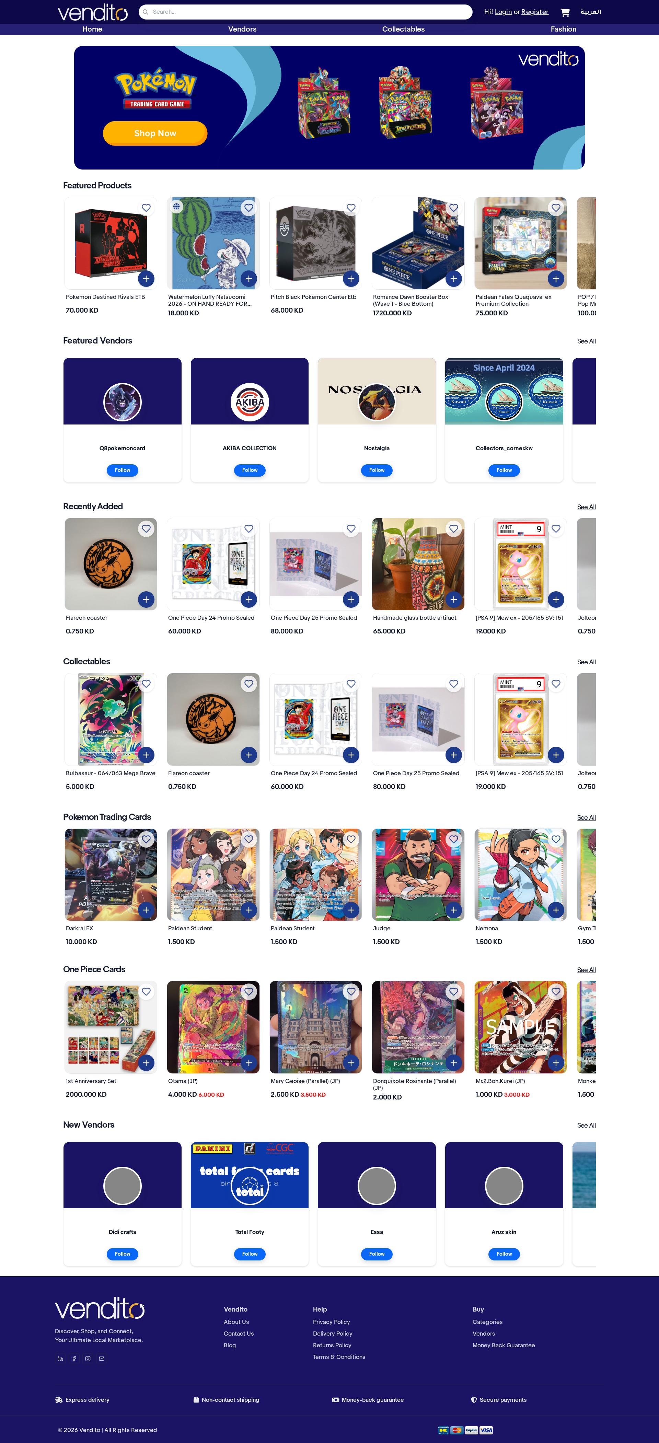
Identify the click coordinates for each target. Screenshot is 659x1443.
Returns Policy (332, 1345)
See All (586, 342)
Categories (488, 1322)
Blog (230, 1345)
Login (503, 12)
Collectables (403, 29)
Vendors (242, 29)
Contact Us (239, 1334)
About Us (236, 1322)
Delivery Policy (332, 1334)
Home (92, 29)
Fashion (564, 29)
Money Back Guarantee (504, 1345)
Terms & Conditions (339, 1357)
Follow (122, 470)
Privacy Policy (331, 1322)
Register (535, 12)
